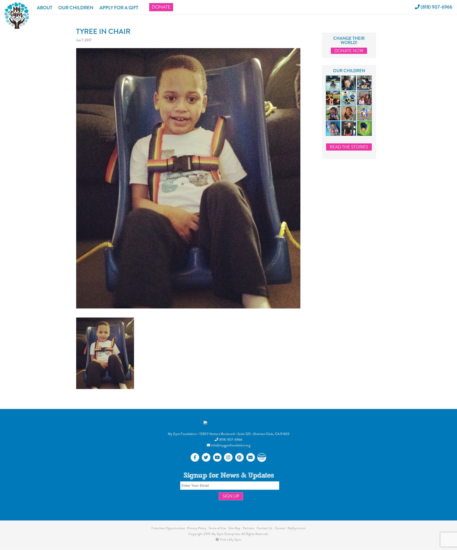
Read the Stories (349, 147)
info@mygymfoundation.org (230, 445)
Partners (248, 528)
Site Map (234, 528)
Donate (161, 7)
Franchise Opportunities (168, 528)
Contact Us (265, 528)
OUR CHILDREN (76, 7)
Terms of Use (217, 528)
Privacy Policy (196, 528)
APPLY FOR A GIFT (118, 7)
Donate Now (348, 51)
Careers (280, 528)
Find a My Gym (230, 539)
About (44, 7)
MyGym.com (297, 528)
